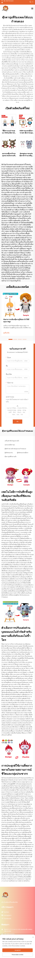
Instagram (7, 915)
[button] (10, 339)
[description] (5, 895)
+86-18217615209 (8, 1)
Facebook (7, 918)
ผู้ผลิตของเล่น (9, 452)
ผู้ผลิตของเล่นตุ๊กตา (22, 452)
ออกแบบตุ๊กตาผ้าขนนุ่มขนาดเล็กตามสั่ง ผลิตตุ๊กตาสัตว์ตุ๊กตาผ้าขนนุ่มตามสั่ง (9, 155)
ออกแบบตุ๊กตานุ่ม (10, 445)
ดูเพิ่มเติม (6, 333)
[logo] (5, 8)
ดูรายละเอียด (8, 121)
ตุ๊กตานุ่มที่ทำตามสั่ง (10, 456)
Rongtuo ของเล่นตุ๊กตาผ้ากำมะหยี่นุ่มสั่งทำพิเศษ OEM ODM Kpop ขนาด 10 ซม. (26, 155)
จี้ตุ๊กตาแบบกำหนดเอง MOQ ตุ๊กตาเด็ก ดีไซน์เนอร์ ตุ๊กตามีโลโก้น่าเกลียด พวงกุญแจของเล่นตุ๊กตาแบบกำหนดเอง (9, 132)
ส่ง (17, 421)
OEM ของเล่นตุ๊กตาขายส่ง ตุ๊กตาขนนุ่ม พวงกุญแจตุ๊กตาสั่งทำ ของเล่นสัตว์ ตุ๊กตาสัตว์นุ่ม (26, 132)
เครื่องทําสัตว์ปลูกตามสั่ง (12, 441)
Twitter (6, 912)
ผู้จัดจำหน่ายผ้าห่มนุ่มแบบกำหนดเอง (15, 449)
